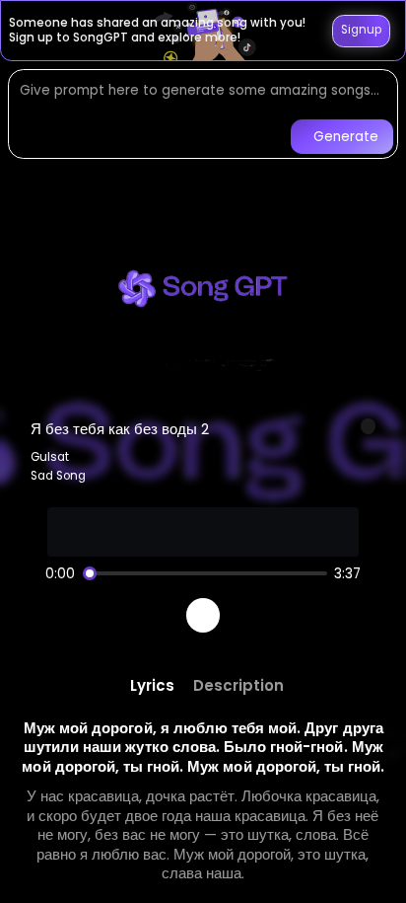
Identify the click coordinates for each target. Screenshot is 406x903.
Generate (345, 136)
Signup (361, 30)
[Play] (203, 615)
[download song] (368, 426)
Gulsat (50, 457)
